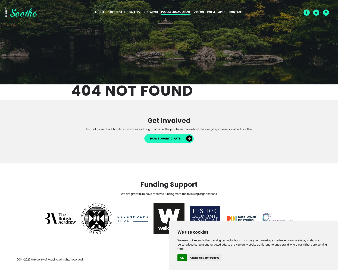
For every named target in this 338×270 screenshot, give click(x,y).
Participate (116, 12)
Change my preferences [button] (204, 257)
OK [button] (182, 257)
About (99, 12)
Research (151, 12)
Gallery (134, 12)
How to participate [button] (165, 138)
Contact (236, 12)
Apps (221, 12)
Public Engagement (175, 12)
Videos (199, 12)
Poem (211, 12)
